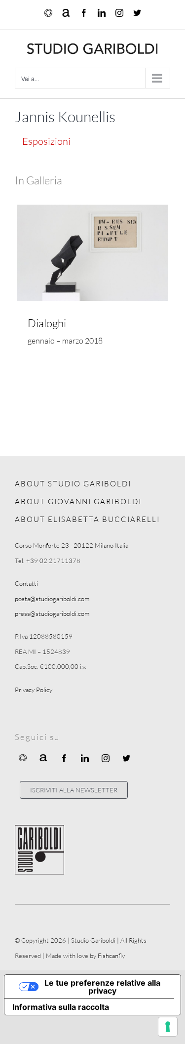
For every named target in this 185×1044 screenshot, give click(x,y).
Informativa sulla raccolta (60, 1007)
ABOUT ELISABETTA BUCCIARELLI (87, 519)
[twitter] (126, 758)
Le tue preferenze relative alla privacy (102, 987)
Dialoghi (47, 323)
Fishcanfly (111, 955)
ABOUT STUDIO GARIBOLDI (73, 483)
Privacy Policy (33, 690)
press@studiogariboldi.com (52, 613)
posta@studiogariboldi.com (52, 599)
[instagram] (105, 758)
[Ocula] (23, 757)
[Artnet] (43, 757)
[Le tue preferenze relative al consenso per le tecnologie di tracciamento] (167, 1026)
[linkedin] (85, 758)
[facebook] (64, 758)
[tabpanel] (92, 275)
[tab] (46, 141)
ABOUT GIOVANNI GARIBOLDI (78, 501)
